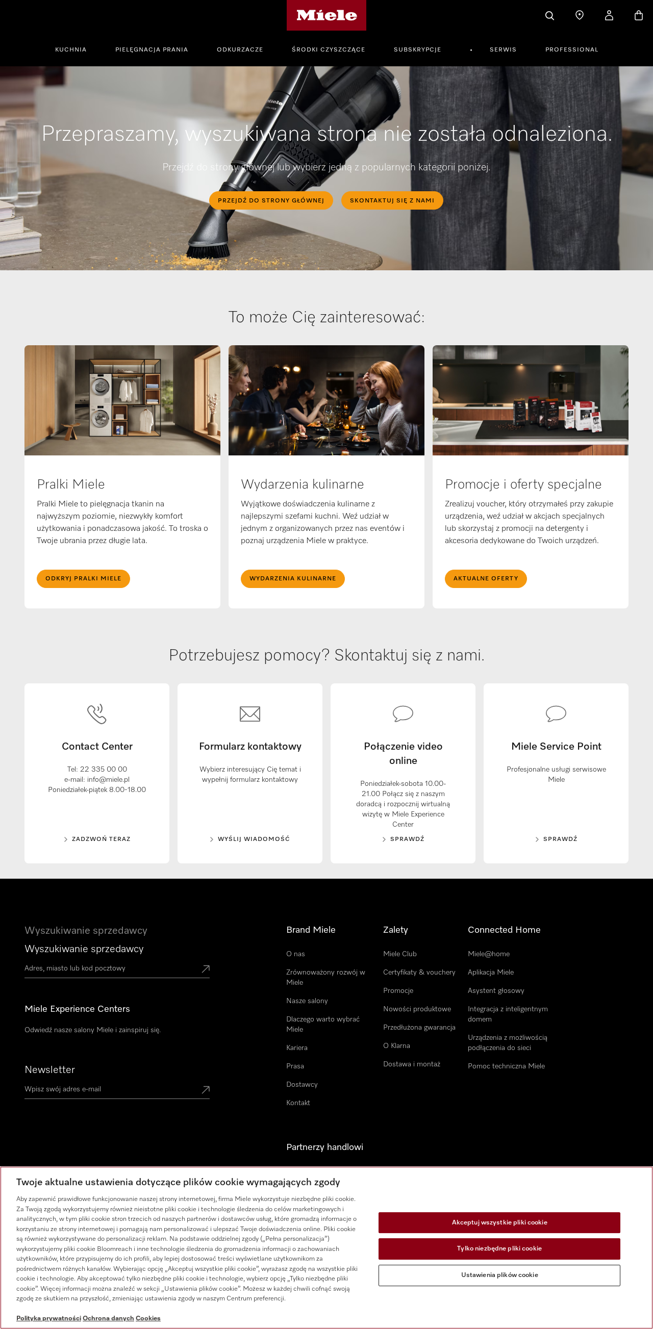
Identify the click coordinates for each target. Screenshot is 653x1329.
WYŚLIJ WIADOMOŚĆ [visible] (254, 839)
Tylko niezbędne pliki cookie (499, 1248)
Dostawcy (302, 1084)
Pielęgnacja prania (151, 50)
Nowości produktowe (417, 1009)
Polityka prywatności (48, 1318)
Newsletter (49, 1070)
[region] (326, 1247)
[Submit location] (206, 970)
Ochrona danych (108, 1318)
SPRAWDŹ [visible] (407, 839)
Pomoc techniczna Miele (506, 1066)
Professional (571, 50)
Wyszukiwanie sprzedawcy (83, 949)
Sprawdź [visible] (560, 839)
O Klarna (396, 1046)
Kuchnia (71, 50)
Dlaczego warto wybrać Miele (323, 1024)
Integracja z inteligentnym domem (508, 1014)
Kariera (297, 1048)
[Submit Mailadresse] (206, 1091)
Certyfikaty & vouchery (419, 972)
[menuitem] (76, 48)
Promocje (398, 990)
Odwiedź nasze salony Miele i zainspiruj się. (92, 1030)
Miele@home (489, 954)
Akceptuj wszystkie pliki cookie (499, 1222)
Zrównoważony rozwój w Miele (325, 977)
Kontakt (298, 1103)
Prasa (295, 1066)
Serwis (503, 50)
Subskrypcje (417, 50)
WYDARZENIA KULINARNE (292, 579)
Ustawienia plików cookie (499, 1275)
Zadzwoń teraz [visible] (101, 839)
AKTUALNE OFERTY (486, 579)
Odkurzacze (240, 50)
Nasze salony (307, 1001)
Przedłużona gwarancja (419, 1027)
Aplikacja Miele (491, 972)
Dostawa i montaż (411, 1064)
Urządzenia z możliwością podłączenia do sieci (507, 1043)
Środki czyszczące (328, 50)
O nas (295, 954)
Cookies (148, 1318)
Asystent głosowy (496, 990)
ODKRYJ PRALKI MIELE (83, 579)
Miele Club (400, 954)
